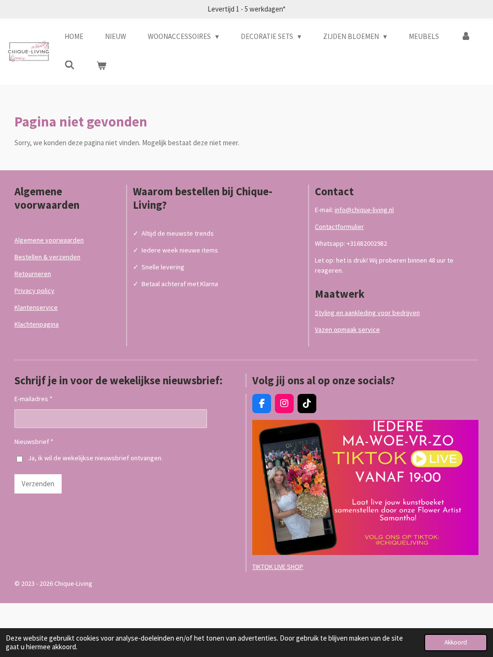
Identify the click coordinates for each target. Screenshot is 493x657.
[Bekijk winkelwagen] (101, 66)
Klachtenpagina (36, 324)
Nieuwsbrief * (33, 441)
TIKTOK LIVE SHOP (277, 566)
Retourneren (32, 273)
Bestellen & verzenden (47, 257)
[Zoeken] (69, 65)
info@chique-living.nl (364, 209)
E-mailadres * (33, 398)
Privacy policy (34, 290)
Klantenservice (36, 307)
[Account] (466, 36)
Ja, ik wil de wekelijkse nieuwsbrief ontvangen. (95, 458)
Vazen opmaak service (347, 329)
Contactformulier (339, 226)
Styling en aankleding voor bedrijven (367, 312)
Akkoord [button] (455, 642)
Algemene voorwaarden (49, 240)
